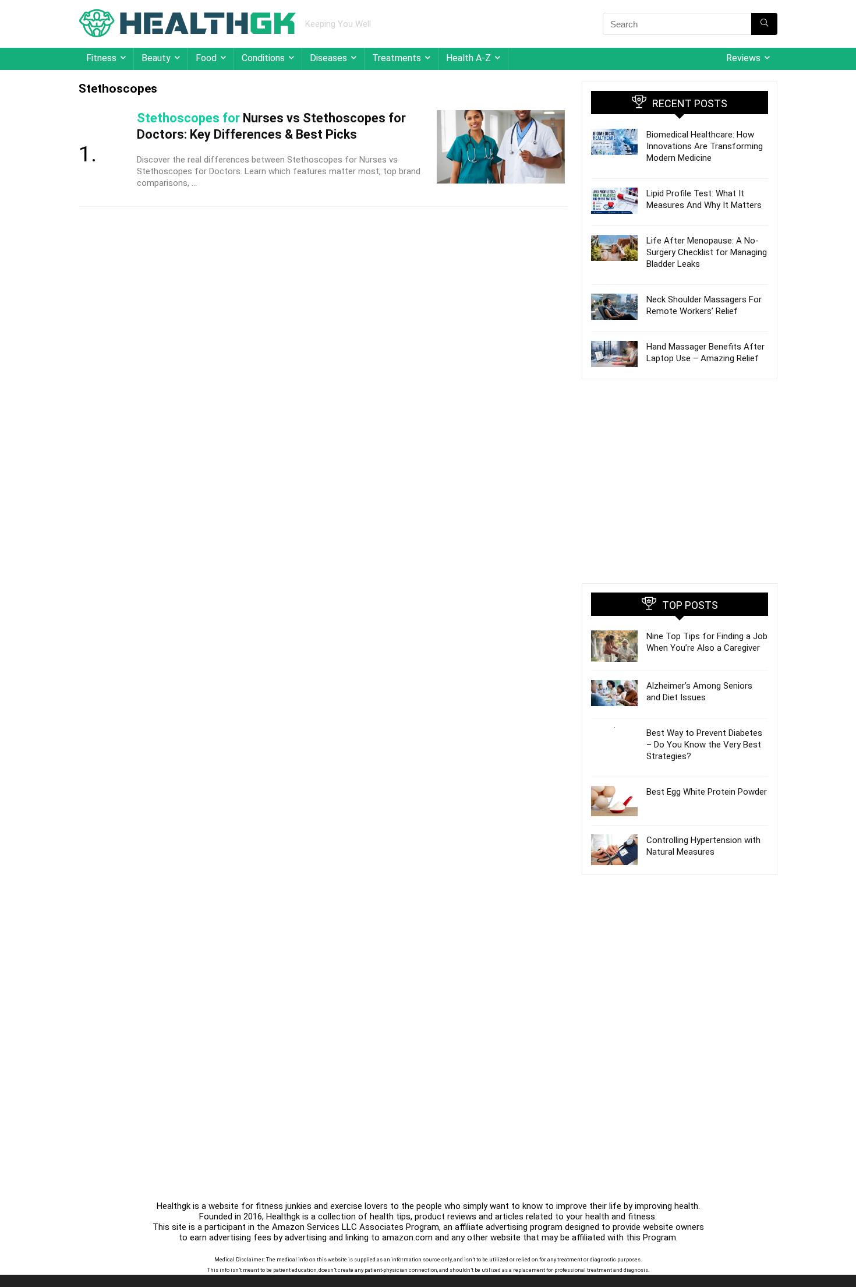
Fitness (101, 58)
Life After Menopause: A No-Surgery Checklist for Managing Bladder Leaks (706, 252)
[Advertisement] (679, 481)
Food (206, 58)
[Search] (764, 24)
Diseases (328, 58)
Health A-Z (468, 58)
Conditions (263, 58)
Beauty (156, 58)
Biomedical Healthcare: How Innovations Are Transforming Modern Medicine (704, 146)
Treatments (396, 58)
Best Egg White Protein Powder (706, 792)
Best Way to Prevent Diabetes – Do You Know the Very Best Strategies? (704, 744)
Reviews (743, 58)
